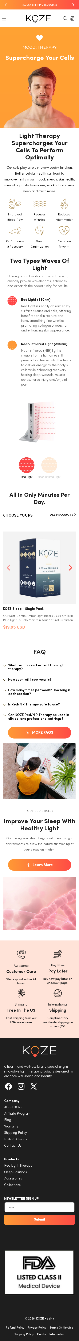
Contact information (51, 1334)
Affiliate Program (17, 1113)
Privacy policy (37, 1327)
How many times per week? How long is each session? (39, 692)
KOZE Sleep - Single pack (23, 609)
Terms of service (61, 1327)
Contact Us (12, 1145)
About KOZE (13, 1107)
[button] (4, 18)
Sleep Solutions (15, 1172)
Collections (12, 1185)
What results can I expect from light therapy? (37, 667)
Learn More (43, 865)
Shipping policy (24, 1334)
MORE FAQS (42, 733)
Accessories (13, 1178)
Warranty (11, 1126)
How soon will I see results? (30, 679)
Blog (7, 1120)
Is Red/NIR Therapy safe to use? (34, 704)
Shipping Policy (15, 1133)
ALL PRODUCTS (62, 515)
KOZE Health (45, 1318)
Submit (39, 1219)
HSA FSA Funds (15, 1139)
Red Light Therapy (18, 1165)
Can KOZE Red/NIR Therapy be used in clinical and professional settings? (38, 717)
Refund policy (15, 1327)
